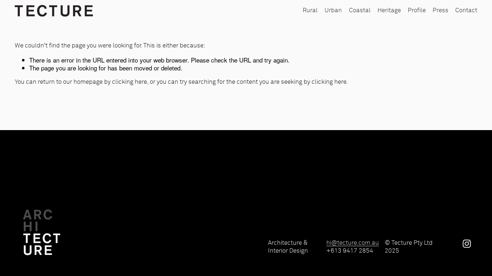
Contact (466, 11)
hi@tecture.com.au (352, 243)
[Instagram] (466, 243)
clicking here (129, 82)
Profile (417, 11)
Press (440, 11)
